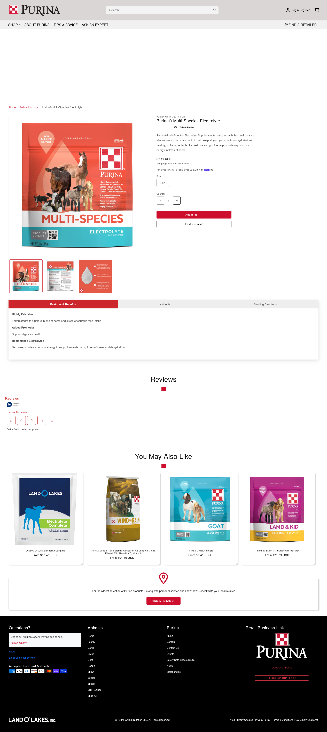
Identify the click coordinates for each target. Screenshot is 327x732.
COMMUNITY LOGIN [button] (282, 667)
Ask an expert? (19, 642)
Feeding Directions (265, 304)
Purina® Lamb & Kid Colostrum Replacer (278, 550)
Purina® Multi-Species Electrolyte (62, 107)
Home (12, 107)
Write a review (187, 127)
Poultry (91, 641)
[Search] (215, 10)
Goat (90, 659)
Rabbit (91, 665)
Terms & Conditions (282, 719)
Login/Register (301, 10)
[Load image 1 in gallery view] (25, 276)
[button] (317, 10)
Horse (91, 635)
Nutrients (164, 304)
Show (91, 671)
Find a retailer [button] (194, 224)
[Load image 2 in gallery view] (60, 276)
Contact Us (173, 647)
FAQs (12, 651)
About (170, 635)
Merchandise (174, 671)
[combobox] (162, 10)
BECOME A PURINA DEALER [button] (282, 678)
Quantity (161, 193)
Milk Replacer (95, 689)
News (170, 665)
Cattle (91, 647)
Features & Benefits (63, 304)
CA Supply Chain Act (306, 719)
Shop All (92, 695)
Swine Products (28, 107)
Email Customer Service (22, 657)
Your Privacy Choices (241, 719)
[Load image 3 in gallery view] (95, 276)
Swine (91, 654)
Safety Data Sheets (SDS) (181, 659)
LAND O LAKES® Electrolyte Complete (45, 550)
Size (159, 176)
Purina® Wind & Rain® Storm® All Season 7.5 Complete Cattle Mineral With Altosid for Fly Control (123, 552)
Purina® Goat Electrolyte (200, 550)
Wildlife (91, 677)
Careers (171, 641)
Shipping (161, 163)
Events (170, 654)
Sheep (91, 683)
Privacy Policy (262, 719)
